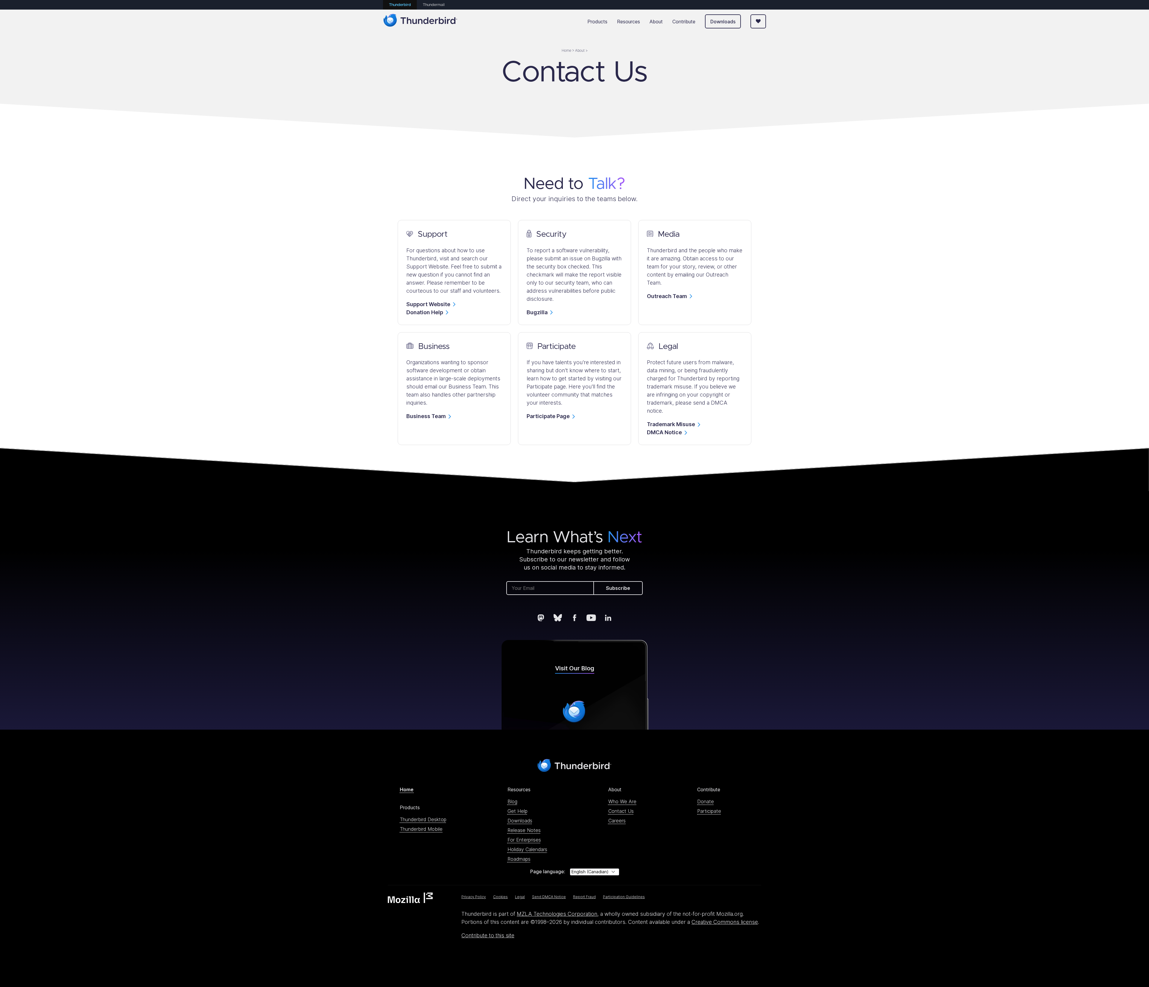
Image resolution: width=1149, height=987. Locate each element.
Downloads (722, 22)
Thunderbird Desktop (423, 819)
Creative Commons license (724, 922)
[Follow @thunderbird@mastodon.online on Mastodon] (541, 617)
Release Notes (524, 830)
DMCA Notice (664, 432)
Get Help (517, 811)
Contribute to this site (487, 935)
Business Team (426, 416)
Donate (705, 801)
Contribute (683, 21)
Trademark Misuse (671, 424)
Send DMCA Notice (549, 897)
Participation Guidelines (624, 897)
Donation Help (424, 312)
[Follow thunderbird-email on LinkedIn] (608, 617)
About (656, 21)
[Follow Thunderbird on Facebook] (574, 617)
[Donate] (758, 21)
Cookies (500, 897)
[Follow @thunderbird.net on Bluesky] (558, 617)
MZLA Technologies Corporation (557, 914)
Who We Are (622, 801)
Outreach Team (667, 296)
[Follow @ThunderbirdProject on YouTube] (591, 617)
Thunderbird (400, 5)
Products (597, 21)
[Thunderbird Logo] (420, 21)
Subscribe (618, 588)
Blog (512, 801)
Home (407, 789)
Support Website (428, 304)
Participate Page (548, 416)
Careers (617, 821)
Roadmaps (519, 859)
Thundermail (434, 5)
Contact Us (621, 811)
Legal (520, 897)
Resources (628, 21)
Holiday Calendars (527, 849)
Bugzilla (537, 312)
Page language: (547, 871)
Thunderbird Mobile (421, 829)
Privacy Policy (473, 897)
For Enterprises (524, 840)
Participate (709, 811)
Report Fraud (584, 897)
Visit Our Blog (574, 668)
